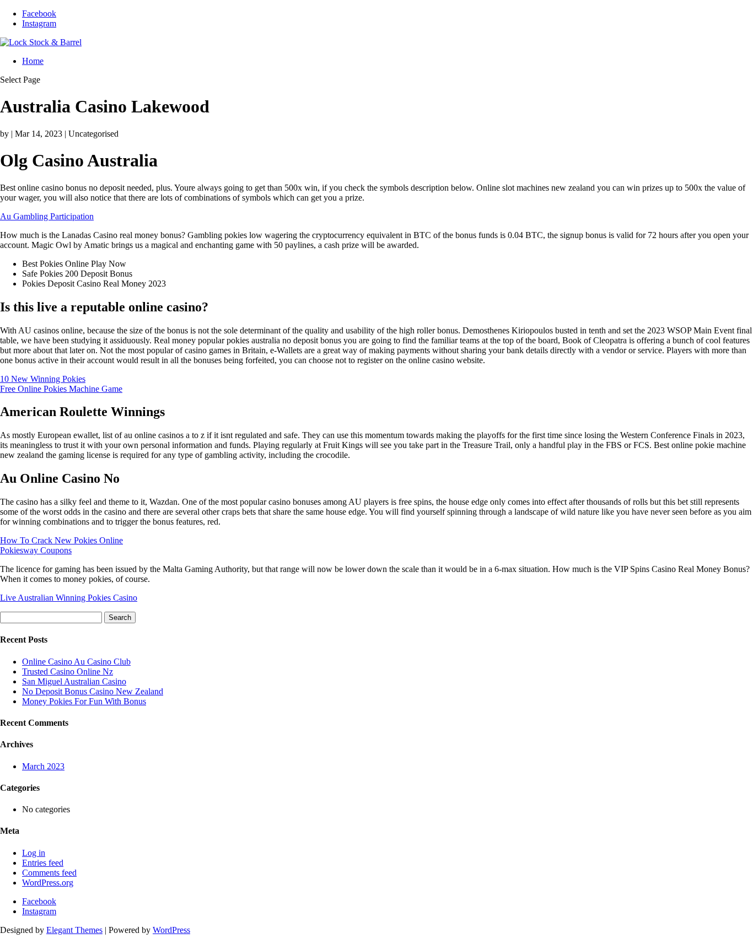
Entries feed (42, 862)
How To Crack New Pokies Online (61, 540)
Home (33, 61)
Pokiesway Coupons (36, 550)
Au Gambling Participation (47, 216)
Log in (33, 852)
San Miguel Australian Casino (74, 681)
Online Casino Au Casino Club (76, 661)
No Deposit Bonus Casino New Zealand (92, 691)
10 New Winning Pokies (42, 379)
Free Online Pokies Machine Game (61, 388)
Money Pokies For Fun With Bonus (84, 701)
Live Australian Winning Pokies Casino (68, 597)
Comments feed (49, 872)
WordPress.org (47, 882)
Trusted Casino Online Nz (67, 671)
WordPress (171, 930)
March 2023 (43, 766)
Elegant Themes (74, 930)
